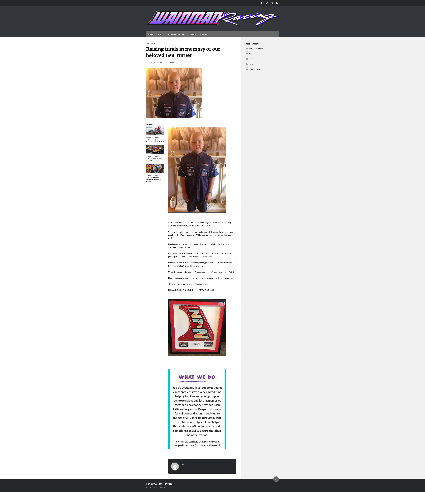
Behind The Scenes (256, 48)
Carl (156, 63)
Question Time (254, 69)
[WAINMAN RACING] (212, 25)
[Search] (277, 3)
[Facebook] (262, 3)
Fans (148, 44)
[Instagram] (272, 3)
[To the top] (276, 479)
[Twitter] (267, 3)
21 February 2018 (167, 63)
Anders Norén (159, 487)
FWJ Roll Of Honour (199, 34)
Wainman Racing (162, 484)
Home (150, 34)
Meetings (252, 59)
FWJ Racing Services (176, 34)
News (160, 34)
